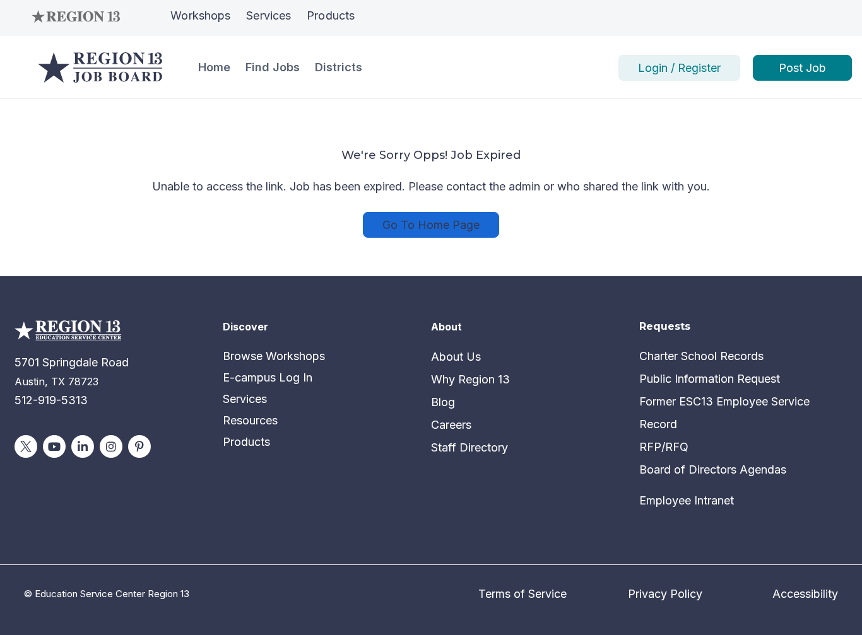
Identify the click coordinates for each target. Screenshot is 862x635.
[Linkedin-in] (82, 446)
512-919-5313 (51, 400)
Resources (250, 420)
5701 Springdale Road (72, 362)
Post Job (802, 67)
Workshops (200, 15)
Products (331, 15)
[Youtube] (54, 446)
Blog (443, 402)
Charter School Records (701, 356)
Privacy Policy (665, 593)
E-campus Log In (267, 377)
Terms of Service (522, 593)
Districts (338, 67)
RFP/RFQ (663, 446)
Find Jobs (272, 67)
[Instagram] (111, 446)
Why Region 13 (470, 379)
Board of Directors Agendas (712, 469)
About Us (456, 356)
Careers (451, 424)
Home (214, 67)
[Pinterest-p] (139, 446)
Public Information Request (709, 378)
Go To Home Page (431, 224)
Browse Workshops (274, 356)
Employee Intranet (686, 500)
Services (268, 15)
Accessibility (805, 593)
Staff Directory (469, 447)
